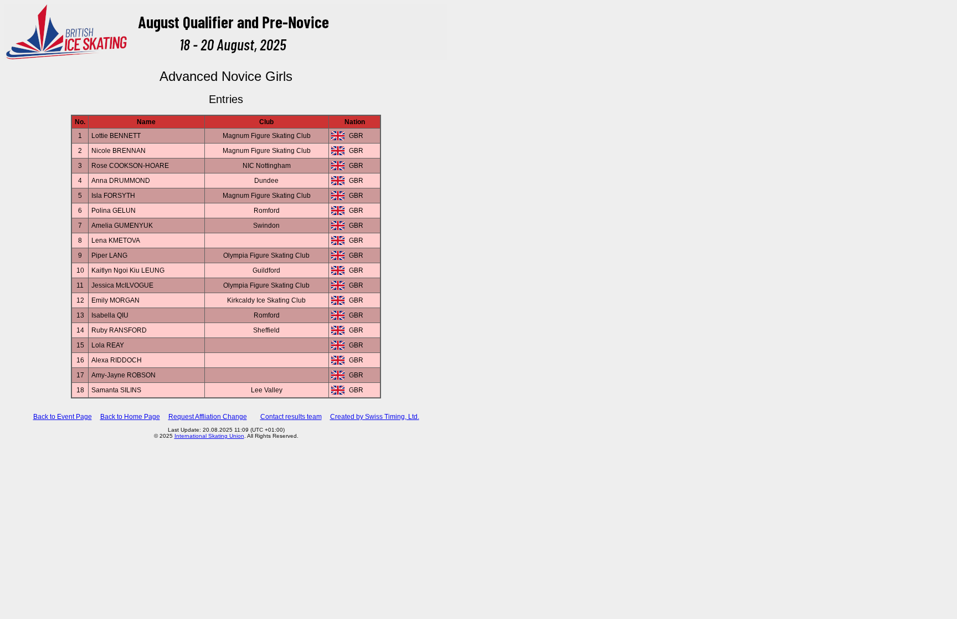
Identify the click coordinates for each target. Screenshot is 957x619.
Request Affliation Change (207, 417)
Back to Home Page (130, 417)
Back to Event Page (62, 417)
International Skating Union (209, 436)
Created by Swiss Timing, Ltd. (374, 417)
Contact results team (291, 417)
